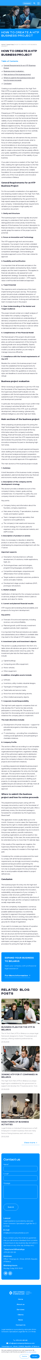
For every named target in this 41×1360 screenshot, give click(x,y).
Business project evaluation (14, 71)
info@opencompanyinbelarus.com (16, 1233)
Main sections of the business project (17, 74)
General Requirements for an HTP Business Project (20, 67)
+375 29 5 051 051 (9, 1252)
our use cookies (31, 1352)
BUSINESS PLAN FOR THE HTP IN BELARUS (18, 1028)
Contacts (27, 3)
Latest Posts (10, 44)
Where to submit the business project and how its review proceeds (19, 79)
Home (3, 44)
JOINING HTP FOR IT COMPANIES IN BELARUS (19, 1075)
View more (29, 1143)
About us (20, 1304)
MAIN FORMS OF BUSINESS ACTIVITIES (15, 1123)
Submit (11, 1207)
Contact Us (20, 1325)
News (20, 1320)
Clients (20, 1315)
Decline (24, 1356)
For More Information (16, 975)
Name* (6, 1164)
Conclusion (8, 83)
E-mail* (6, 1174)
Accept (34, 1356)
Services (20, 1310)
